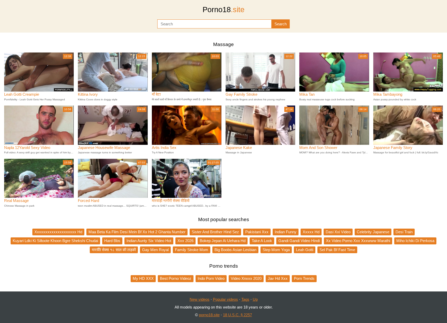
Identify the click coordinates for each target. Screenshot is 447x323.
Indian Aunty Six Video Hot (148, 240)
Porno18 (223, 9)
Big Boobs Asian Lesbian (235, 249)
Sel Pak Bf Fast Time (337, 249)
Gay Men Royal (155, 249)
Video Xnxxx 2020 (246, 278)
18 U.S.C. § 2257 (237, 315)
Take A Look (262, 240)
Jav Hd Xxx (278, 278)
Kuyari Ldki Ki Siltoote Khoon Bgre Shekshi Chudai (55, 240)
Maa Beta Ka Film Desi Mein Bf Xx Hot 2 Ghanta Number (136, 232)
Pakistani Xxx (257, 232)
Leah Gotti (304, 249)
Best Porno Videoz (175, 278)
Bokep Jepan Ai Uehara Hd (222, 240)
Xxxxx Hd (311, 232)
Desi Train (404, 232)
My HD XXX (143, 278)
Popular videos (225, 299)
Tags (245, 299)
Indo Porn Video (211, 278)
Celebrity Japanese (373, 232)
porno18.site (209, 315)
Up (255, 299)
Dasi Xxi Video (338, 232)
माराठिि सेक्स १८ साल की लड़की (114, 249)
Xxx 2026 (185, 240)
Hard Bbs (112, 240)
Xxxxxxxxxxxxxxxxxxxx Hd (58, 232)
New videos (200, 299)
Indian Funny (285, 232)
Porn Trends (304, 278)
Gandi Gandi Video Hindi (299, 240)
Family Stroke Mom (191, 249)
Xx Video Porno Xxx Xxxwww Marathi (358, 240)
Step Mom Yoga (276, 249)
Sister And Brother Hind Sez (215, 232)
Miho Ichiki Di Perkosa (415, 240)
